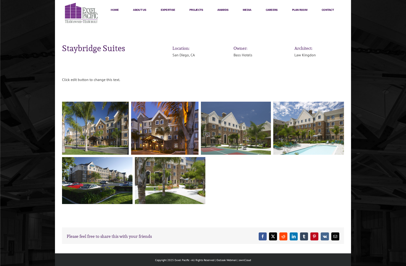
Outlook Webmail (226, 260)
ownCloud (245, 260)
